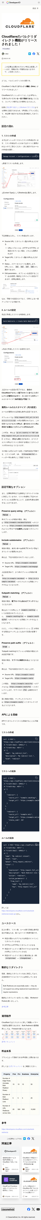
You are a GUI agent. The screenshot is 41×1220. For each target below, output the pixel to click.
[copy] (36, 156)
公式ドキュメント (15, 1066)
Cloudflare (7, 49)
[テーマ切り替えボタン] (39, 2)
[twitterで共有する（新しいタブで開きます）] (38, 53)
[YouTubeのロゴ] (38, 1209)
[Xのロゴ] (33, 1209)
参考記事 (5, 1006)
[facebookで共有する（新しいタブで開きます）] (34, 53)
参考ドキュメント (8, 1041)
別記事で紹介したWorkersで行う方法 (21, 107)
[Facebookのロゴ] (28, 1209)
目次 (34, 8)
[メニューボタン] (3, 2)
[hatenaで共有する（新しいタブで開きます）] (29, 53)
